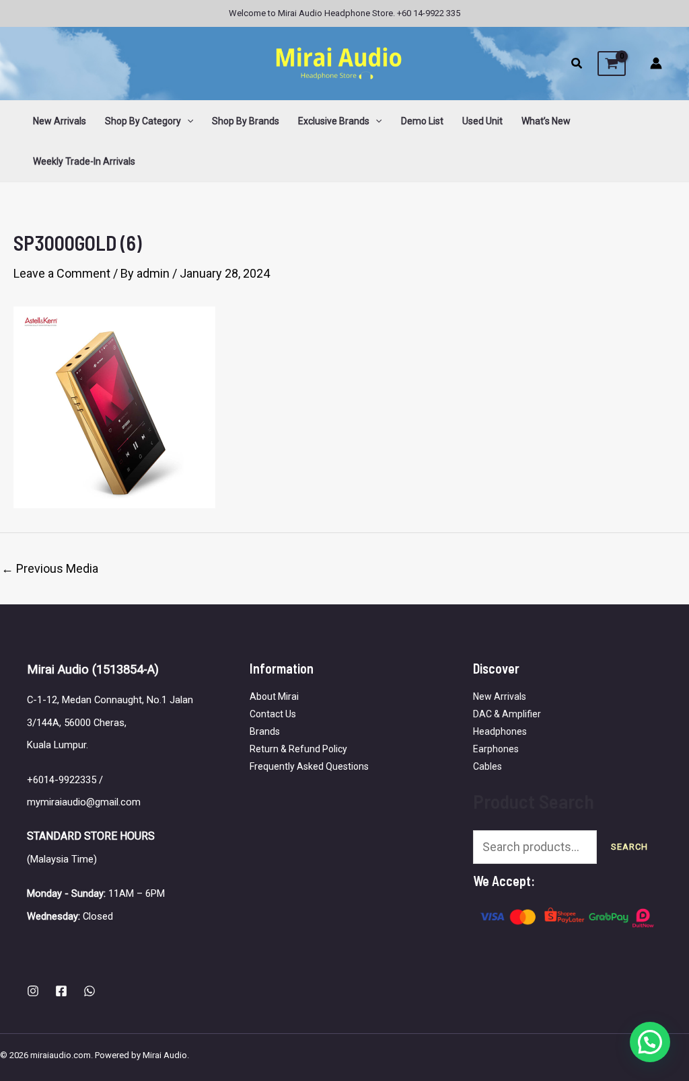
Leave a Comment (61, 273)
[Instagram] (33, 991)
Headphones (500, 731)
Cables (487, 766)
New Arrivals (499, 696)
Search (629, 847)
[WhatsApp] (89, 991)
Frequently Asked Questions (309, 766)
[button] (577, 65)
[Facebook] (61, 991)
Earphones (496, 749)
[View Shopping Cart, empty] (611, 64)
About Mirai (274, 696)
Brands (265, 731)
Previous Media (49, 569)
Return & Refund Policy (298, 749)
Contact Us (273, 714)
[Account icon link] (656, 63)
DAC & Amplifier (507, 714)
